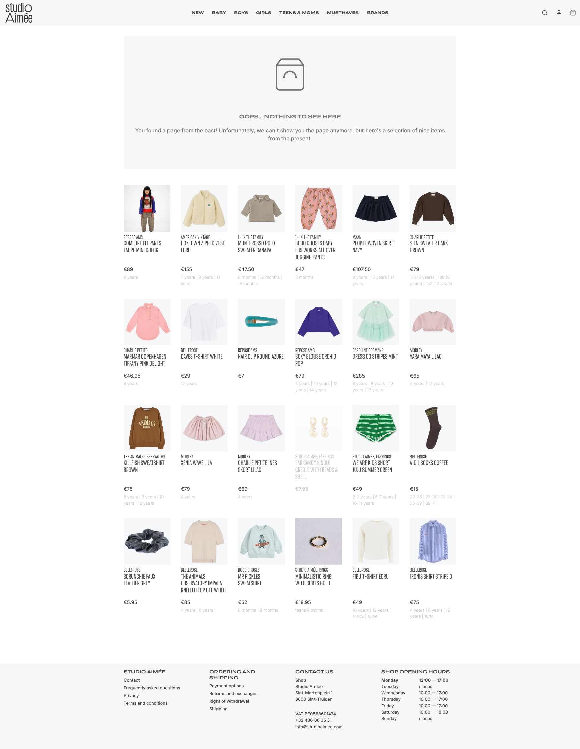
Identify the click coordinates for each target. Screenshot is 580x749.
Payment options (226, 686)
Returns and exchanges (233, 693)
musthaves (343, 12)
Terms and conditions (146, 703)
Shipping (218, 709)
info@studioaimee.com (319, 727)
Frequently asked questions (152, 688)
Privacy (131, 695)
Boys (241, 12)
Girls (263, 12)
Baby (219, 12)
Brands (377, 12)
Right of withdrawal (229, 701)
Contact (132, 680)
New (198, 12)
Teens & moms (299, 12)
